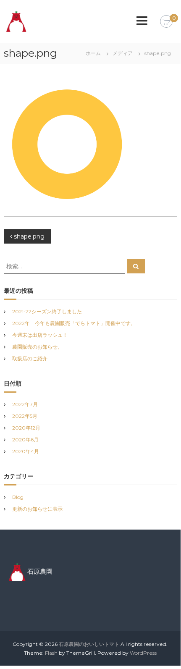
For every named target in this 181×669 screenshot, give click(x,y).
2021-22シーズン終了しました (47, 311)
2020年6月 (25, 439)
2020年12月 (26, 428)
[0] (166, 22)
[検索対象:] (65, 266)
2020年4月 (25, 451)
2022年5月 (24, 416)
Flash (51, 653)
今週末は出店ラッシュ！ (40, 335)
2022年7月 (25, 404)
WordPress (143, 653)
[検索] (136, 266)
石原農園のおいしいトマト (89, 644)
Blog (18, 497)
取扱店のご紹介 (29, 358)
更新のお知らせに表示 (37, 509)
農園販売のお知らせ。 (37, 347)
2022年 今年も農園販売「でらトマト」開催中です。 (74, 323)
